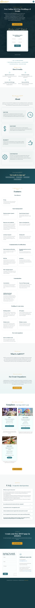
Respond (17, 45)
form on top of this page (27, 570)
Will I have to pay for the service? (9, 489)
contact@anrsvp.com (23, 560)
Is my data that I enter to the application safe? (11, 507)
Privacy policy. (26, 580)
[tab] (17, 490)
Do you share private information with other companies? (13, 504)
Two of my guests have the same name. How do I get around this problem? (16, 514)
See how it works (17, 54)
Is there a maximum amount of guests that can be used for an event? (15, 510)
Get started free (17, 24)
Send (5, 573)
